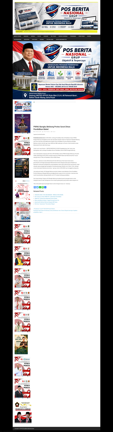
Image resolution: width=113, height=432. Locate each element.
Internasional (17, 39)
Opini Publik (82, 36)
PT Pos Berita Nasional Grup (28, 428)
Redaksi (42, 39)
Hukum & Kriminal (63, 36)
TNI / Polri (53, 36)
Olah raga (34, 39)
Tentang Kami (49, 39)
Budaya (89, 36)
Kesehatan (26, 39)
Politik (39, 36)
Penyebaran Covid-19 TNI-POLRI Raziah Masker (44, 208)
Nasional (26, 36)
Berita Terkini (17, 36)
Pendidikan (73, 36)
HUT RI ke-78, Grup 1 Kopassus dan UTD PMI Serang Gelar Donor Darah (38, 31)
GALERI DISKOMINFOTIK (61, 39)
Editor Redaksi (47, 131)
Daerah (33, 36)
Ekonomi (46, 36)
